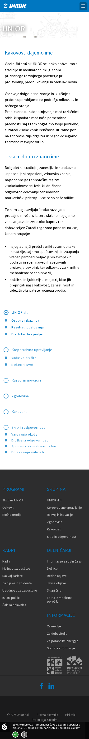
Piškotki (70, 715)
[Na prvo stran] (15, 6)
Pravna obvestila (47, 715)
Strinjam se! (15, 734)
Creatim (52, 720)
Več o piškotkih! (24, 734)
